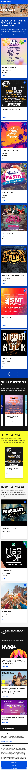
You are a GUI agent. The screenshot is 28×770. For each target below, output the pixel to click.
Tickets (4, 75)
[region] (14, 750)
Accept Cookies (14, 762)
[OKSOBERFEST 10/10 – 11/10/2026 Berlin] (14, 609)
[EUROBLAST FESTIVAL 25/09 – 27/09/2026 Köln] (14, 525)
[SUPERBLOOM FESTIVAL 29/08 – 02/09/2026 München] (14, 64)
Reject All (14, 765)
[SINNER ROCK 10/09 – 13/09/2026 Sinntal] (14, 356)
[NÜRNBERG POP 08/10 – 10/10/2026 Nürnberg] (14, 567)
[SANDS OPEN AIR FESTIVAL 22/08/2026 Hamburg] (14, 148)
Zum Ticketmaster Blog (8, 728)
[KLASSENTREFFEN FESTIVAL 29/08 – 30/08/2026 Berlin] (14, 106)
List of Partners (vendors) (6, 741)
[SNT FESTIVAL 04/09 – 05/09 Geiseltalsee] (14, 314)
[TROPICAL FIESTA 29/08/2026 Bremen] (14, 189)
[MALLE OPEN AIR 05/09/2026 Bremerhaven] (14, 231)
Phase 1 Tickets (10, 424)
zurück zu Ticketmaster (22, 2)
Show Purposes (14, 768)
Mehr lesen (5, 666)
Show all (13, 374)
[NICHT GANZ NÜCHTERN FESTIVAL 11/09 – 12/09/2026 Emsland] (14, 272)
